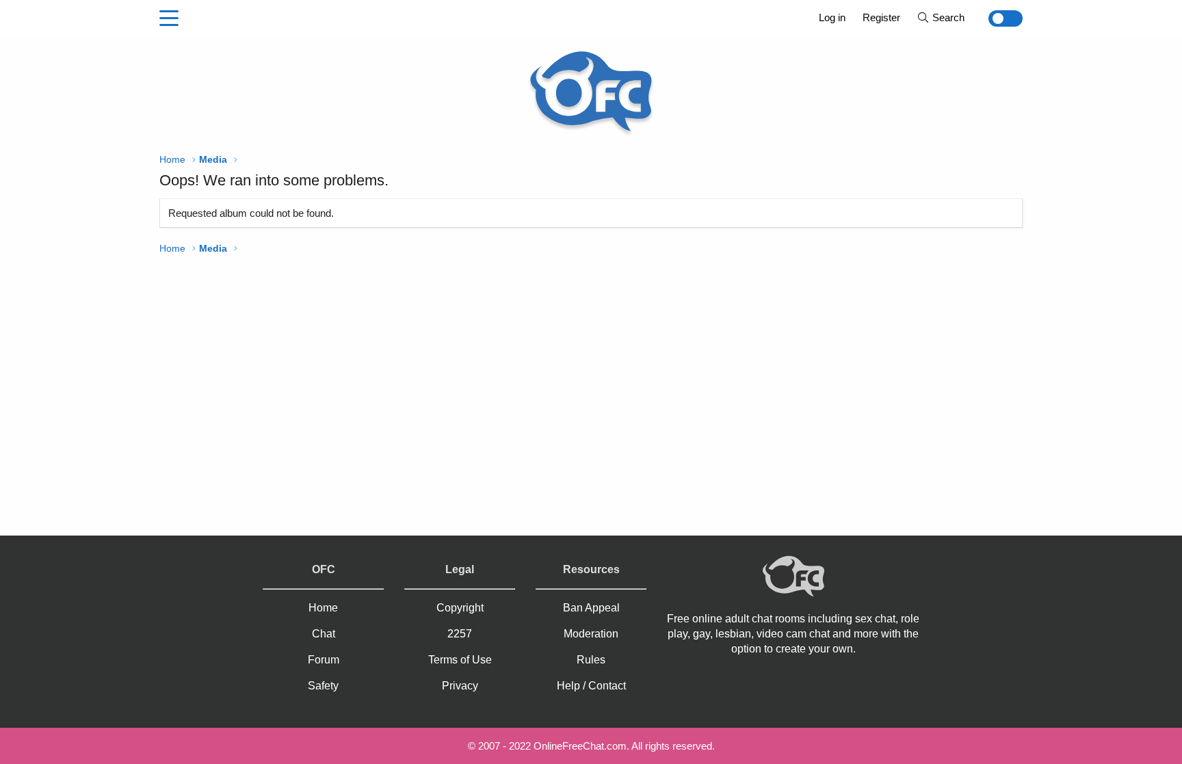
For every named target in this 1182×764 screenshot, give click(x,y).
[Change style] (998, 18)
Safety (323, 685)
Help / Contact (591, 685)
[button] (168, 18)
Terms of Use (460, 660)
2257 (459, 634)
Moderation (591, 634)
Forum (323, 660)
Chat (323, 634)
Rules (591, 660)
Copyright (460, 608)
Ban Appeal (591, 608)
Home (323, 608)
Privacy (460, 685)
